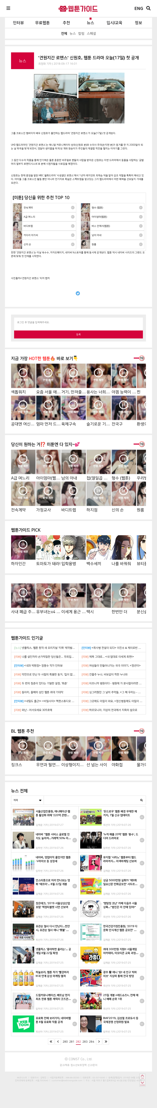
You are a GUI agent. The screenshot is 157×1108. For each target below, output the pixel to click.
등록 (78, 334)
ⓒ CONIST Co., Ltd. (78, 1059)
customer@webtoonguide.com (67, 1080)
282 (78, 1041)
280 (65, 1041)
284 (91, 1041)
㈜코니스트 (22, 1077)
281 (71, 1041)
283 (85, 1041)
